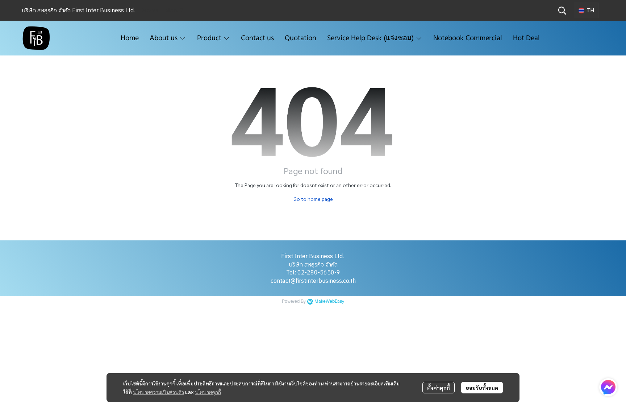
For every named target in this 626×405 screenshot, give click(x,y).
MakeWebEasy (329, 301)
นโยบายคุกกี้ (208, 392)
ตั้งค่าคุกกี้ (438, 387)
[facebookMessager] (608, 387)
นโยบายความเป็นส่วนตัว (158, 392)
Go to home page (313, 198)
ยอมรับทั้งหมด (482, 387)
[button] (562, 10)
